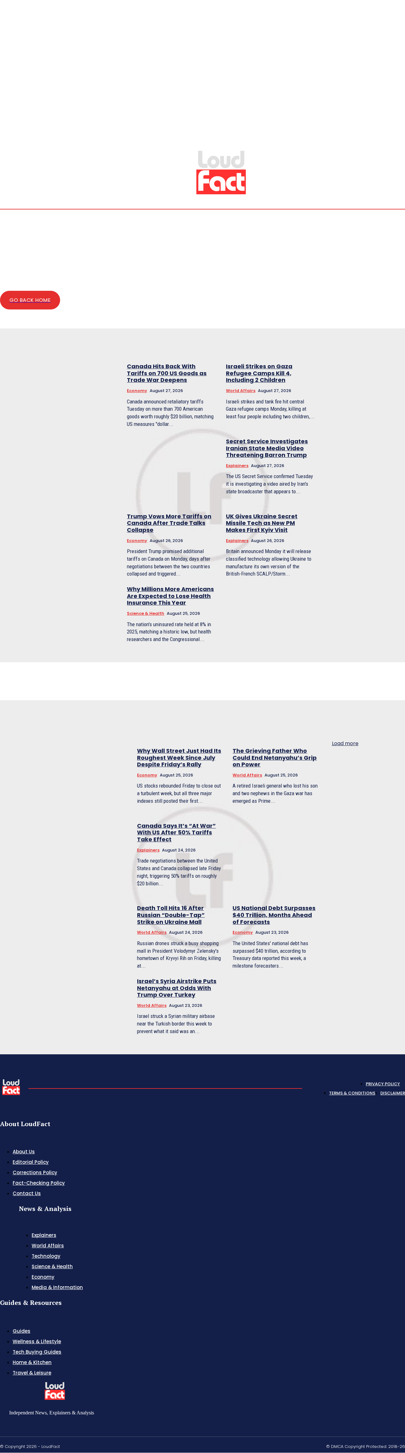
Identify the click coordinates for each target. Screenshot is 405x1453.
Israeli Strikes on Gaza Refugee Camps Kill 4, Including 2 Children (259, 373)
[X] (395, 140)
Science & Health (145, 613)
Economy (137, 391)
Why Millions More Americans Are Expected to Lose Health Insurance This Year (170, 596)
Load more (345, 743)
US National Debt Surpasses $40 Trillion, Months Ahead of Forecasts (274, 915)
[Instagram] (379, 140)
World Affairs (240, 391)
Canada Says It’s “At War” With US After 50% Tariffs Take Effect (176, 832)
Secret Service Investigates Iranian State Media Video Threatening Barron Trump (267, 448)
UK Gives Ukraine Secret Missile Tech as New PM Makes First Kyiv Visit (261, 523)
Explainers (237, 466)
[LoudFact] (221, 172)
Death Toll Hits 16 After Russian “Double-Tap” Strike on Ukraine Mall (171, 915)
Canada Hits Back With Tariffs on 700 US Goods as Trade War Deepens (167, 373)
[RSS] (387, 140)
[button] (356, 139)
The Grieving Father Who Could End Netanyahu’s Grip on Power (275, 757)
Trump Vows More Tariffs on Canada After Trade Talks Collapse (169, 523)
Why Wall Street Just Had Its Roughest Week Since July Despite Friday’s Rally (179, 757)
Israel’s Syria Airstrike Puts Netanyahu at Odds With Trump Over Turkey (176, 988)
